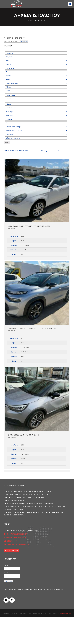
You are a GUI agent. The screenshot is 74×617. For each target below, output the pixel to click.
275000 (23, 250)
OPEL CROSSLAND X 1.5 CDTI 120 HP (24, 435)
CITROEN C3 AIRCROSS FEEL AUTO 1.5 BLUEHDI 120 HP (32, 328)
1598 (22, 241)
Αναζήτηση (24, 41)
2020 (22, 445)
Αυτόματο (24, 352)
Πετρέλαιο (25, 245)
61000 (23, 459)
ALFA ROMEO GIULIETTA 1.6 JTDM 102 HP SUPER (29, 226)
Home (30, 20)
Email (6, 573)
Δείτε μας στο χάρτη (11, 550)
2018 (22, 236)
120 (22, 254)
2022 (22, 338)
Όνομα (6, 565)
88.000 (23, 356)
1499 (22, 343)
